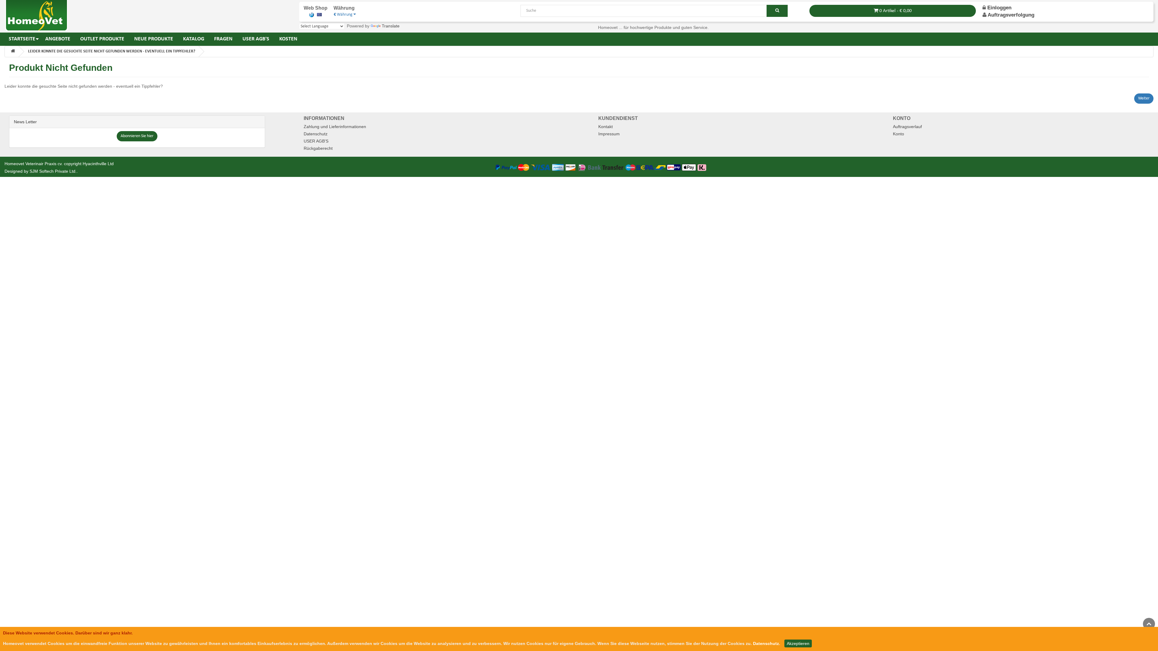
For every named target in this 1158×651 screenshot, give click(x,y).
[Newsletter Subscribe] (137, 136)
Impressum (609, 133)
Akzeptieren (798, 643)
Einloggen (998, 8)
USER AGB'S (316, 141)
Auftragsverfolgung (1011, 15)
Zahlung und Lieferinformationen (335, 126)
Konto (898, 133)
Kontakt (605, 126)
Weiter (1144, 98)
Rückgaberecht (318, 148)
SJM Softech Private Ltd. (53, 171)
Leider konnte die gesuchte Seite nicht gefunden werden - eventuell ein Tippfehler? (111, 51)
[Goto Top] (1149, 624)
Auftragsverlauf (907, 126)
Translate (391, 26)
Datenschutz (315, 133)
